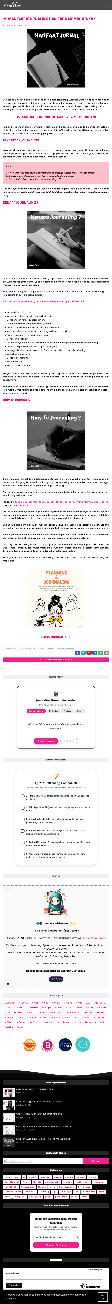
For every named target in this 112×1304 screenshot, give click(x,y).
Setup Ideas (30, 1192)
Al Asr (88, 1003)
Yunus (20, 1027)
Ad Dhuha (23, 1003)
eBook (7, 1196)
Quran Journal (63, 501)
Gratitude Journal (43, 501)
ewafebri (9, 25)
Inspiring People (83, 1182)
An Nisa (67, 1017)
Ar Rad (77, 1017)
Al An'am (56, 1003)
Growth (80, 711)
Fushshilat (47, 1022)
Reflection (53, 711)
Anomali (69, 1177)
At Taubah (21, 1022)
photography (35, 1196)
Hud (57, 1022)
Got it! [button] (103, 1297)
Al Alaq (45, 1003)
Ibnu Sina (67, 1182)
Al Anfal (79, 1003)
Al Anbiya (68, 1003)
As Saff (87, 1017)
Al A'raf (35, 1003)
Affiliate (57, 1177)
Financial (37, 1182)
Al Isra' (7, 1012)
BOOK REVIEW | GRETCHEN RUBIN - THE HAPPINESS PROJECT (43, 1138)
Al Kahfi (30, 1012)
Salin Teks (69, 741)
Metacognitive (27, 1187)
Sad (102, 1022)
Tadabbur (9, 1027)
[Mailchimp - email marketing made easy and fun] (90, 1288)
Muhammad (90, 1022)
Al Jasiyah (18, 1012)
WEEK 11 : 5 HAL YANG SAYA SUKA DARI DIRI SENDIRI (39, 1114)
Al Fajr (7, 1007)
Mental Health (47, 649)
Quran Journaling (66, 1187)
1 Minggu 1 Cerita (12, 1177)
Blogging (81, 1177)
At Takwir (9, 1022)
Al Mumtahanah (72, 1012)
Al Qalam (101, 1012)
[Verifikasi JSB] (65, 1044)
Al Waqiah (9, 1017)
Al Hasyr (58, 1007)
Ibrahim (66, 1022)
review (84, 1196)
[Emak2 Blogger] (82, 1045)
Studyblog (44, 1192)
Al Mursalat (88, 1012)
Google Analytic (52, 1182)
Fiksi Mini (92, 1177)
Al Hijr (68, 1007)
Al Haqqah (46, 1007)
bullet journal (27, 649)
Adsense (33, 1177)
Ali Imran (21, 1017)
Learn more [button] (10, 1298)
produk (48, 1196)
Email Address (13, 1273)
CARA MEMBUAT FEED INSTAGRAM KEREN (35, 1089)
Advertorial (45, 1177)
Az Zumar (34, 1022)
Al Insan (89, 1007)
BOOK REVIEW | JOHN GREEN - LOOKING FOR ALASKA (39, 1101)
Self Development (66, 649)
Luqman (77, 1022)
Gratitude (67, 711)
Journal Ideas (100, 1182)
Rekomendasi (84, 1187)
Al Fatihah (18, 1007)
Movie (52, 1187)
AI (24, 1177)
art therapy (10, 649)
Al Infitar (78, 1007)
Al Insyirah (101, 1007)
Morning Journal (82, 501)
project (74, 1196)
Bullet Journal (20, 505)
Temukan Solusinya (56, 1245)
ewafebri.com (96, 938)
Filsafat (26, 1182)
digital (101, 1192)
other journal (20, 1196)
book (77, 1192)
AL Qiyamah (10, 1003)
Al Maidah (41, 1012)
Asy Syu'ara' (99, 1017)
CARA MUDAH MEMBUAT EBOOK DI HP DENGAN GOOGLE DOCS (43, 1126)
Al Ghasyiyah (32, 1007)
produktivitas (61, 1196)
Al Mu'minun (55, 1012)
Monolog (42, 1187)
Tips (54, 1192)
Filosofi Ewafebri (12, 1182)
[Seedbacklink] (29, 1044)
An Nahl (32, 1017)
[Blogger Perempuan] (47, 1044)
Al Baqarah (100, 1003)
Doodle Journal (23, 501)
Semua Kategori (36, 711)
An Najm (43, 1017)
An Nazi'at (55, 1017)
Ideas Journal (101, 501)
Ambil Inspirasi (46, 741)
